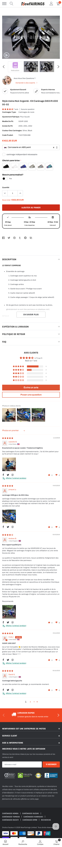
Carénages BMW (30, 820)
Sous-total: (6, 200)
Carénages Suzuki (30, 813)
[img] (7, 438)
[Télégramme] (25, 238)
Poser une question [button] (31, 394)
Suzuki (27, 117)
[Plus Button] (20, 193)
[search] (11, 3)
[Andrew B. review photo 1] (9, 612)
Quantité (5, 187)
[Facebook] (3, 238)
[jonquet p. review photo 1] (9, 516)
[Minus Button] (4, 193)
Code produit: (7, 135)
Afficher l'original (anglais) (16, 478)
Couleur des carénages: (12, 131)
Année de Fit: (7, 126)
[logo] (32, 3)
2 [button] (30, 702)
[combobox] (31, 147)
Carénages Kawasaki (34, 817)
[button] (8, 109)
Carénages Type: (9, 112)
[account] (51, 4)
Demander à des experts (25, 83)
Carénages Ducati (10, 820)
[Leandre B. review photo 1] (9, 464)
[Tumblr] (20, 238)
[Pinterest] (14, 238)
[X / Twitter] (9, 238)
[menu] (4, 3)
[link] (6, 55)
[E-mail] (31, 238)
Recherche (46, 820)
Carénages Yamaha (11, 817)
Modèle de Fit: (8, 121)
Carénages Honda (10, 813)
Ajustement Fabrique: (11, 117)
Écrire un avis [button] (31, 387)
